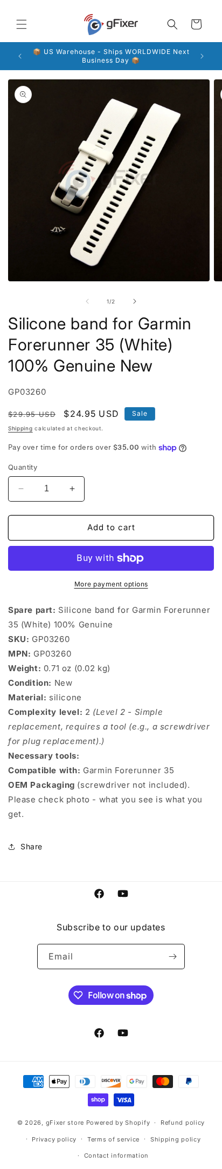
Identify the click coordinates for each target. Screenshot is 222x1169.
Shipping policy (175, 1139)
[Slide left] (87, 301)
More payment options (111, 584)
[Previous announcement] (20, 56)
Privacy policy (54, 1139)
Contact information (116, 1155)
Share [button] (31, 846)
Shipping (20, 428)
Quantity (22, 467)
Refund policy (183, 1122)
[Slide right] (135, 301)
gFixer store (65, 1122)
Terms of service (113, 1139)
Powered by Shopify (118, 1122)
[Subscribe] (172, 956)
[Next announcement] (202, 56)
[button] (21, 24)
